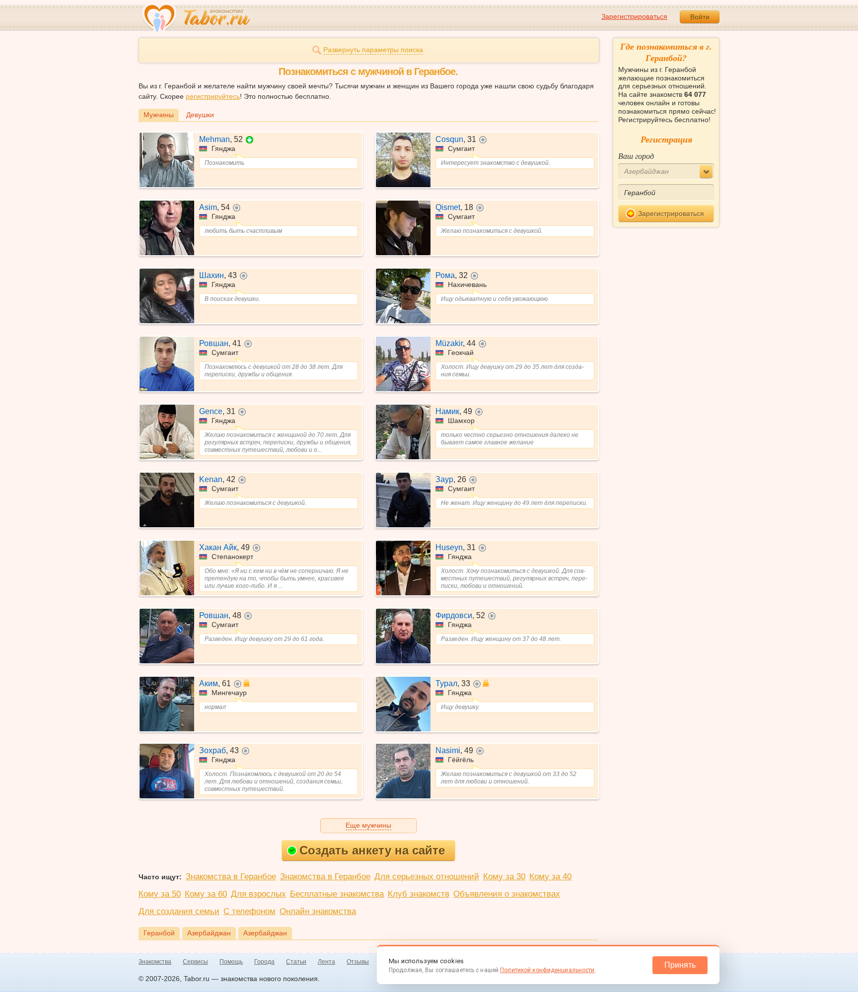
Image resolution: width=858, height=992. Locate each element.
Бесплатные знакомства (337, 894)
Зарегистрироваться (634, 16)
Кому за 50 (160, 894)
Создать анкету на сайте (372, 850)
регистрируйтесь (213, 96)
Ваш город (636, 155)
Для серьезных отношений (426, 876)
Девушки (200, 115)
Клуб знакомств (418, 894)
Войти (700, 17)
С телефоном (249, 911)
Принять (680, 965)
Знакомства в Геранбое (231, 876)
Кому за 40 (550, 876)
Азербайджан (209, 933)
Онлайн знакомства (318, 911)
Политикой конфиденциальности (547, 970)
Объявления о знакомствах (506, 894)
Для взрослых (258, 894)
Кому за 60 (206, 894)
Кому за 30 (504, 876)
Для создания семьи (179, 911)
